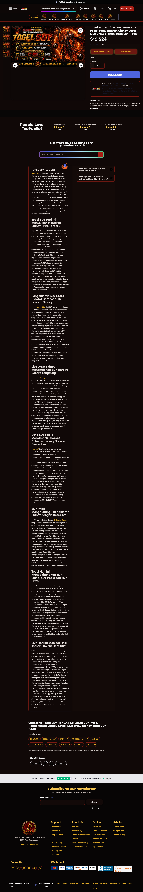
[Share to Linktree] (45, 764)
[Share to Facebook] (39, 764)
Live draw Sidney (38, 378)
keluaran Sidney (60, 520)
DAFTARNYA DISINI (102, 51)
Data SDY (35, 449)
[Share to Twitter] (33, 764)
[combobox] (56, 8)
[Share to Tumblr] (64, 764)
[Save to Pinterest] (51, 764)
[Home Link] (24, 8)
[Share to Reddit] (58, 764)
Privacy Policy (67, 808)
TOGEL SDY (115, 75)
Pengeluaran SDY (38, 307)
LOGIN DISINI (126, 51)
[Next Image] (81, 65)
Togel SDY (35, 173)
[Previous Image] (15, 65)
